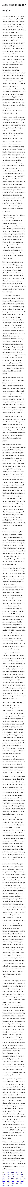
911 (22, 1174)
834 (8, 1176)
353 (13, 1183)
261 (17, 1178)
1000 (8, 1174)
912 (12, 1185)
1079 (4, 1174)
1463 (12, 1172)
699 (8, 1185)
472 (8, 1183)
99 (21, 1183)
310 (3, 1185)
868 (3, 1178)
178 (18, 1176)
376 (8, 1172)
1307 (13, 1176)
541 (8, 1181)
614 (18, 1181)
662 (18, 1174)
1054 (4, 1183)
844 (13, 1174)
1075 (22, 1181)
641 (3, 1172)
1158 (17, 1172)
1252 (4, 1176)
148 (24, 1178)
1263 (4, 1181)
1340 (13, 1181)
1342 (22, 1176)
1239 (12, 1178)
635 (22, 1172)
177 (17, 1183)
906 (8, 1178)
